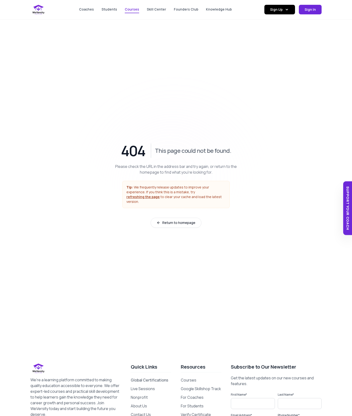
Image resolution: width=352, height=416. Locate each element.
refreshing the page (143, 196)
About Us (139, 406)
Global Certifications (149, 380)
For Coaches (192, 397)
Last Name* (286, 395)
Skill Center (156, 9)
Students (109, 9)
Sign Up (276, 9)
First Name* (239, 395)
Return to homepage (178, 222)
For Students (192, 406)
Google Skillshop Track (201, 388)
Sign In (310, 9)
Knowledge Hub (219, 9)
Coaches (86, 9)
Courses (132, 9)
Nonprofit (139, 397)
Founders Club (186, 9)
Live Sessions (143, 388)
